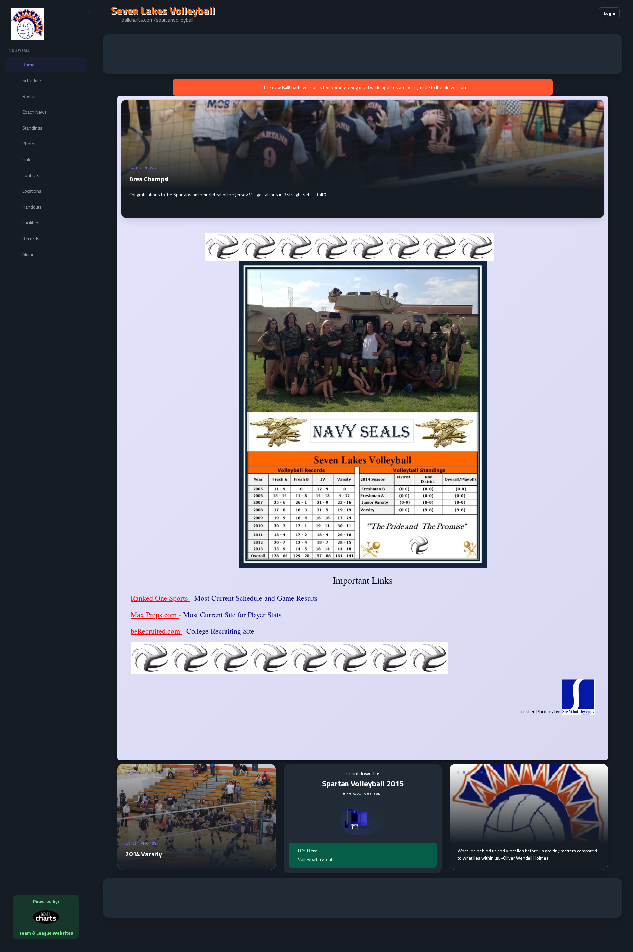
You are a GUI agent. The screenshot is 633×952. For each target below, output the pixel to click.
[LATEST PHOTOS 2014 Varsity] (196, 866)
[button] (573, 13)
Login (609, 13)
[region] (46, 476)
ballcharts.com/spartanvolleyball (157, 20)
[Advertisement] (363, 54)
